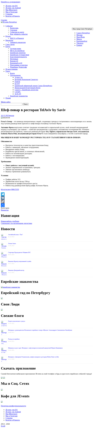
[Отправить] (47, 205)
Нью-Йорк (80, 37)
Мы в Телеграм (11, 12)
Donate (8, 98)
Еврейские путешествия (19, 55)
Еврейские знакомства (19, 96)
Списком (13, 30)
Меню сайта (5, 102)
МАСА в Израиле (17, 38)
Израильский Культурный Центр (27, 88)
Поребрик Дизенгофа (18, 67)
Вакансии (9, 40)
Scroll (3, 426)
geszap (11, 115)
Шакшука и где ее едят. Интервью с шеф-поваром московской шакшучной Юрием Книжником (35, 348)
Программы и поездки (19, 65)
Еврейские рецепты (18, 53)
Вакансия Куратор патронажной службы (19, 261)
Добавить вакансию (18, 42)
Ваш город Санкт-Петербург (82, 29)
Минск (79, 39)
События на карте (17, 32)
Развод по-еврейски (13, 339)
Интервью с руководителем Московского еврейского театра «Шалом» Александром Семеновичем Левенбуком (40, 330)
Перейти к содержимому (10, 2)
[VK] (47, 198)
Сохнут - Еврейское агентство (26, 90)
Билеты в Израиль (13, 16)
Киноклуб (14, 61)
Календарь (14, 28)
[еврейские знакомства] (10, 287)
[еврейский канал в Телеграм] (2, 390)
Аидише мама (15, 49)
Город (8, 71)
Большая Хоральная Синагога (26, 79)
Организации (15, 75)
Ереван (79, 45)
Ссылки (4, 20)
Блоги (8, 46)
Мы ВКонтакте (11, 10)
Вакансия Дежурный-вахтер (16, 270)
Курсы (8, 36)
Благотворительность (18, 57)
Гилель (17, 82)
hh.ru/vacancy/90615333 (10, 189)
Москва (79, 35)
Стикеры (9, 14)
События (9, 26)
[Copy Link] (47, 201)
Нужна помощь (12, 69)
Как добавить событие (19, 34)
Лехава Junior (12, 243)
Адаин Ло (18, 77)
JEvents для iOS (12, 6)
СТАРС (18, 92)
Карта (12, 73)
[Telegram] (47, 194)
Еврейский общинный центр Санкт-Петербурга (33, 86)
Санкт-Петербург (83, 33)
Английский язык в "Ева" (15, 234)
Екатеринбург (81, 41)
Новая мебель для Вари (10, 221)
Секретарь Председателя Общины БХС (19, 252)
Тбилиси (79, 43)
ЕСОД (17, 84)
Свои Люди (10, 44)
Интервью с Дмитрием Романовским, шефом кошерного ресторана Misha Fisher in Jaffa (33, 357)
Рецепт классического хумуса (16, 321)
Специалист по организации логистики (16, 223)
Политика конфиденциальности (13, 406)
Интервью (14, 59)
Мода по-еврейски (17, 51)
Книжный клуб (16, 63)
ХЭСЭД (18, 94)
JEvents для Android (13, 8)
